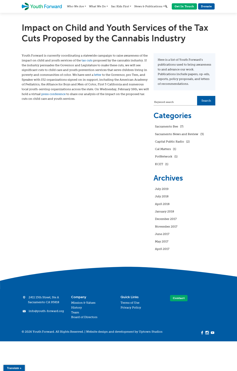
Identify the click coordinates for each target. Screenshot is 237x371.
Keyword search (164, 102)
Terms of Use (130, 302)
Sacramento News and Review (176, 134)
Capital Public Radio (169, 141)
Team (75, 312)
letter (97, 74)
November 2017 (166, 226)
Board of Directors (84, 317)
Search (206, 100)
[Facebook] (202, 332)
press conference (53, 94)
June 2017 (162, 234)
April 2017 (162, 249)
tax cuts (87, 60)
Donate (206, 6)
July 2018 (161, 196)
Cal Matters (163, 149)
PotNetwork (163, 156)
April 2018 (162, 204)
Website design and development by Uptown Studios (124, 331)
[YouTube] (212, 332)
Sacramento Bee (166, 126)
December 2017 (166, 219)
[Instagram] (207, 332)
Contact (179, 298)
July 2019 (161, 189)
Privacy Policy (131, 307)
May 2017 (161, 241)
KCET (159, 164)
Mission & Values (83, 302)
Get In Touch (184, 6)
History (76, 307)
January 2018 (164, 211)
